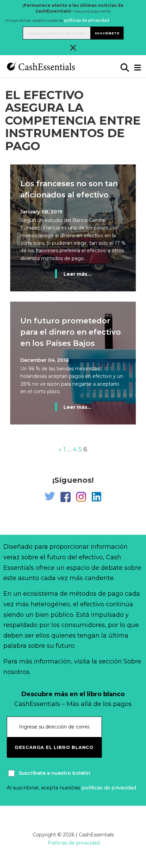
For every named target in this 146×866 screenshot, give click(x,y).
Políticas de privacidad (74, 843)
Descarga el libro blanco (54, 747)
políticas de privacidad (86, 20)
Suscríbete (107, 33)
